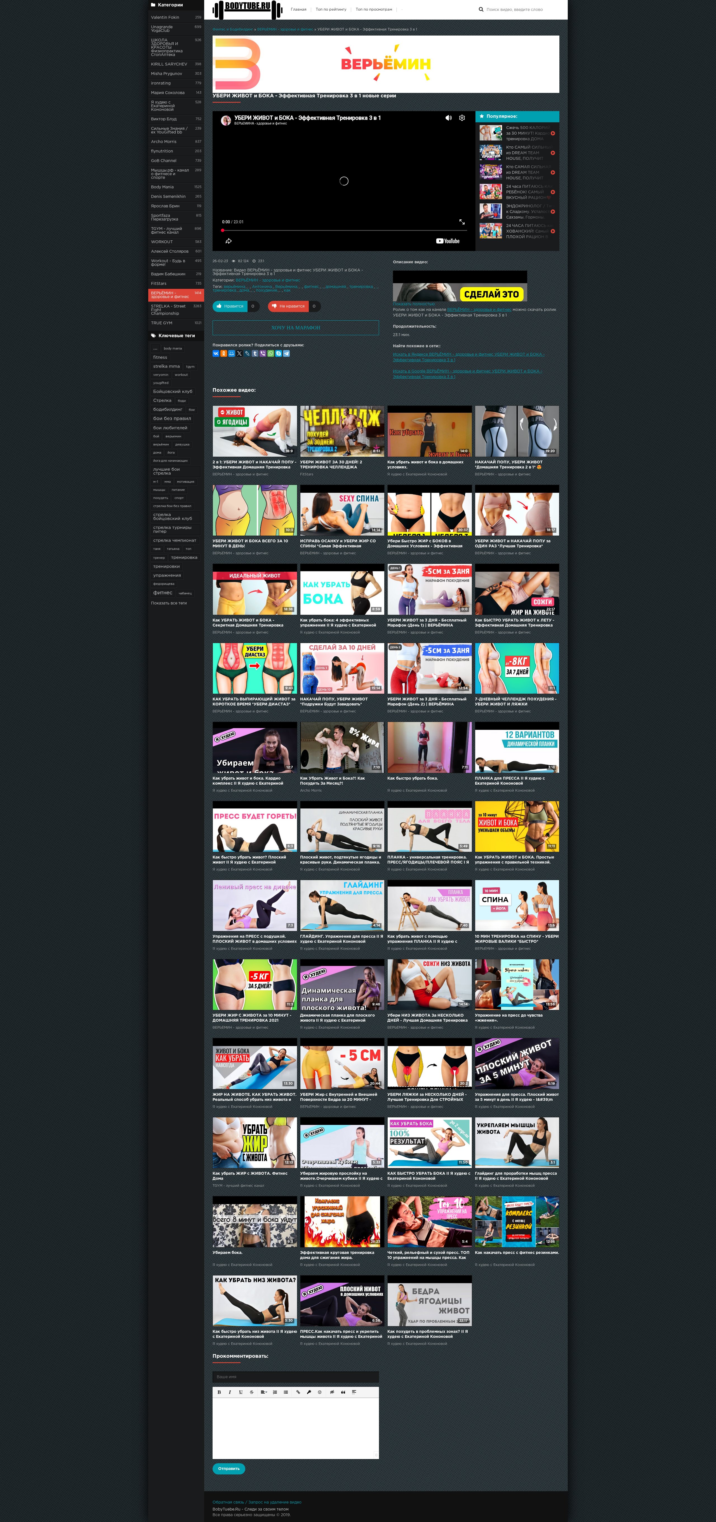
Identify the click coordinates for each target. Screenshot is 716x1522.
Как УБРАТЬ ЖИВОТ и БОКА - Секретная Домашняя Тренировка (248, 623)
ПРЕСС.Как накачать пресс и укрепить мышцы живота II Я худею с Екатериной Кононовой (341, 1334)
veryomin (160, 375)
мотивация (185, 481)
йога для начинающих (170, 460)
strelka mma (166, 366)
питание (178, 490)
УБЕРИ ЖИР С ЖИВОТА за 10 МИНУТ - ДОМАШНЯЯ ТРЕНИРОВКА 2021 (252, 1018)
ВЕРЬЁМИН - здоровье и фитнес (170, 295)
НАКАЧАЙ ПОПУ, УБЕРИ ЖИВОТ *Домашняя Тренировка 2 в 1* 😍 (509, 465)
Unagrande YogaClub (162, 28)
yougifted (160, 383)
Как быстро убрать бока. (412, 778)
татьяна (173, 549)
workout (181, 375)
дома (157, 452)
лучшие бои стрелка (166, 471)
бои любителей (170, 428)
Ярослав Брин (165, 206)
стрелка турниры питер (172, 529)
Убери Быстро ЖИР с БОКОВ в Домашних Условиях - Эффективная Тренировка (425, 544)
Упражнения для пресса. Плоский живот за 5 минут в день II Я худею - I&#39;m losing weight (517, 1097)
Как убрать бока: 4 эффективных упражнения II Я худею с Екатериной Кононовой (338, 623)
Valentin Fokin (165, 17)
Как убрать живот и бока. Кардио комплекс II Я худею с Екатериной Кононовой (248, 781)
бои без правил (172, 419)
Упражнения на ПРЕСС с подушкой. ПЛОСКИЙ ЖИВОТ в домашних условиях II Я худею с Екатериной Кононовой (255, 939)
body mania (173, 348)
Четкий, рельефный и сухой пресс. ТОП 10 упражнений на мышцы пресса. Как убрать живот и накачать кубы (428, 1255)
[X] (239, 353)
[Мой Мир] (231, 353)
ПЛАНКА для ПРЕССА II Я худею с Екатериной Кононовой (510, 781)
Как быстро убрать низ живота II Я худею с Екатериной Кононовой (255, 1334)
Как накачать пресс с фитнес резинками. (517, 1252)
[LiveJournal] (247, 353)
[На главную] (247, 10)
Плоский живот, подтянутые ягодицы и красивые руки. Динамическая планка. (340, 860)
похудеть (160, 498)
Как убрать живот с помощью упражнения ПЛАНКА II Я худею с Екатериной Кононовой (422, 939)
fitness (160, 357)
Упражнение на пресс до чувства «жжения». (509, 1018)
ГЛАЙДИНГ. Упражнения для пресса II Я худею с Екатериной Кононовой (341, 939)
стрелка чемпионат (174, 540)
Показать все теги (169, 603)
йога (171, 452)
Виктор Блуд (163, 119)
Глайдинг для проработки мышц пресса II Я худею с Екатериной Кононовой (516, 1176)
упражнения (167, 575)
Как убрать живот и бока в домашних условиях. (425, 465)
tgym (190, 366)
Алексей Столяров (170, 251)
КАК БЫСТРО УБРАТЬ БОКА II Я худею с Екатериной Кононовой (428, 1176)
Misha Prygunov (166, 74)
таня (157, 549)
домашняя (336, 287)
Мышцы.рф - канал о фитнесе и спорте (170, 174)
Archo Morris (163, 142)
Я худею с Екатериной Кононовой (163, 106)
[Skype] (278, 353)
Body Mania (162, 187)
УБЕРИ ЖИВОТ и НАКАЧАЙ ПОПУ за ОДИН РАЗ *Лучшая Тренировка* (512, 544)
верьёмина (234, 287)
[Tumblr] (255, 353)
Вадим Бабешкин (168, 274)
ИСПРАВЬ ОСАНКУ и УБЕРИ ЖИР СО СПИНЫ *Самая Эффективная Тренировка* (338, 544)
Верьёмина (286, 287)
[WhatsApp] (270, 353)
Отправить (229, 1469)
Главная (299, 9)
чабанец (185, 593)
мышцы (159, 490)
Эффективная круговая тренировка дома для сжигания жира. (337, 1255)
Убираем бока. (227, 1252)
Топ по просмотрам (374, 9)
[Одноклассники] (223, 353)
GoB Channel (163, 161)
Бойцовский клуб (172, 391)
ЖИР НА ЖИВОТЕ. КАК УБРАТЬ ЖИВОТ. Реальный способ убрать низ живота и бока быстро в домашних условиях (254, 1097)
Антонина (262, 287)
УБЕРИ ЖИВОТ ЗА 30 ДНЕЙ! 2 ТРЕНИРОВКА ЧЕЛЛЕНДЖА (331, 465)
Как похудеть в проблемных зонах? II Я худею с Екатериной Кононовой (427, 1334)
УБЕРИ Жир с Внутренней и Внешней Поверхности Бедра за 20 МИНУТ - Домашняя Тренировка (338, 1097)
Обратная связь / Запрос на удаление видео (257, 1502)
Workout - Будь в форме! (168, 262)
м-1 (155, 481)
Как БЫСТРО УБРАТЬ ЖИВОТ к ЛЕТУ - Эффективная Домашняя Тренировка (514, 623)
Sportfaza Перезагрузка (164, 217)
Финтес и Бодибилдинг (233, 29)
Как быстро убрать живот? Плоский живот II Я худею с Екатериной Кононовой (249, 860)
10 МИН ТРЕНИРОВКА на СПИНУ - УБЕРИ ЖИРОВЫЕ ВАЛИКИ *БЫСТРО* (517, 939)
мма (167, 481)
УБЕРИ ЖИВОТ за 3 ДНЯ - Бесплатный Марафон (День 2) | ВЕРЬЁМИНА (427, 702)
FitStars (158, 283)
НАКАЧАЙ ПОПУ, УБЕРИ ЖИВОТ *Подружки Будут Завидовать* (334, 702)
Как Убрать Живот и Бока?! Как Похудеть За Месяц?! (332, 781)
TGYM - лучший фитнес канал (166, 230)
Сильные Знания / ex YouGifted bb (169, 130)
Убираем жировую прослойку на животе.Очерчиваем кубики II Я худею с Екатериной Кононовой (341, 1176)
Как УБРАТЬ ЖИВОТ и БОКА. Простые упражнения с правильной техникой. (514, 860)
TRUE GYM (161, 323)
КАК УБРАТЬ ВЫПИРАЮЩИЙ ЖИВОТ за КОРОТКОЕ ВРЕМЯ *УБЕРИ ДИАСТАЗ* (254, 702)
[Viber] (263, 353)
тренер (159, 558)
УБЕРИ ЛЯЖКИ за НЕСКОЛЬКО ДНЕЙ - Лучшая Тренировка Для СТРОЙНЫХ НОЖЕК (427, 1097)
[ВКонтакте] (216, 353)
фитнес (162, 593)
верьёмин (161, 444)
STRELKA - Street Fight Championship (168, 310)
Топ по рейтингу (331, 9)
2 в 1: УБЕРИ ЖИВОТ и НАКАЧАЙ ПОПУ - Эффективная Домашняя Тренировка (254, 465)
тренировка (184, 557)
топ (188, 549)
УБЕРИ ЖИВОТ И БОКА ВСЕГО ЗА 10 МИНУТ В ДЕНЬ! (250, 544)
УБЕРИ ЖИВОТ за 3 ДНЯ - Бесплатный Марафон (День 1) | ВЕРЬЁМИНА (427, 623)
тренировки (166, 566)
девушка (182, 444)
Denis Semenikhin (168, 196)
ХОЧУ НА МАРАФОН (295, 327)
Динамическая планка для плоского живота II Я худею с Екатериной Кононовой (337, 1018)
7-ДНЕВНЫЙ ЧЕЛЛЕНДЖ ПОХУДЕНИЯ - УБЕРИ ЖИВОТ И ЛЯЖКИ (516, 702)
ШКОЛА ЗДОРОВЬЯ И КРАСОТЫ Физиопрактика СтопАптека (167, 48)
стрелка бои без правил (172, 506)
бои (192, 410)
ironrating (161, 83)
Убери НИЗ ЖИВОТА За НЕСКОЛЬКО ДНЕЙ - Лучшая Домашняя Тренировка (427, 1018)
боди (182, 401)
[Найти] (481, 9)
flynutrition (162, 151)
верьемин (173, 436)
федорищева (163, 584)
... (155, 348)
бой (156, 436)
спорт (179, 498)
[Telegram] (286, 353)
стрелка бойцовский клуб (172, 516)
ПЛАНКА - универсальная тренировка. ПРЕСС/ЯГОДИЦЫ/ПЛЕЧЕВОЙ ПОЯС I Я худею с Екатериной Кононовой (428, 860)
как (287, 290)
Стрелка (162, 400)
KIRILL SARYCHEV (169, 64)
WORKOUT (162, 242)
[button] (218, 1392)
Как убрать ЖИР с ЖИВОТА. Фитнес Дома (250, 1176)
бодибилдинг (167, 409)
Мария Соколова (168, 93)
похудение (266, 290)
